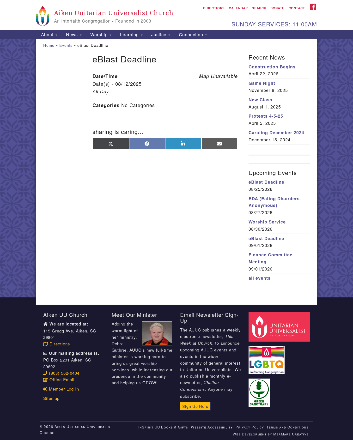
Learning (129, 34)
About (47, 34)
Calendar (238, 8)
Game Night (262, 83)
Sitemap (51, 398)
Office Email (61, 379)
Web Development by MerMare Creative (271, 433)
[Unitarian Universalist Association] (280, 326)
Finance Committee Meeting (270, 258)
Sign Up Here (195, 406)
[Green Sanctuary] (260, 390)
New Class (260, 99)
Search (259, 8)
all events (260, 278)
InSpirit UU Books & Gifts (163, 426)
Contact (297, 8)
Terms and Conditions (287, 426)
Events (66, 45)
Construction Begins (272, 67)
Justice (159, 34)
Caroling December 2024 (276, 132)
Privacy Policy (250, 426)
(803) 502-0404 (63, 373)
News (72, 34)
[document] (176, 168)
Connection (191, 34)
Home (49, 45)
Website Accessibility (212, 426)
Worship (99, 34)
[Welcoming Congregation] (267, 357)
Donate (277, 8)
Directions (214, 8)
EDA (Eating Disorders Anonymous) (274, 202)
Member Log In (63, 389)
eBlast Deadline (266, 182)
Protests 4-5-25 (266, 116)
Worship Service (267, 222)
